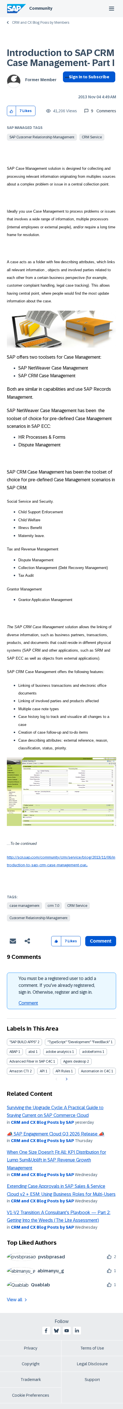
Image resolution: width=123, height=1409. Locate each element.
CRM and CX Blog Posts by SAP (42, 1122)
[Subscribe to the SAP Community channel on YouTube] (66, 1330)
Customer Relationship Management (38, 918)
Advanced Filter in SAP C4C (30, 1061)
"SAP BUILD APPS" (23, 1042)
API (42, 1071)
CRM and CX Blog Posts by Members (40, 23)
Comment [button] (101, 941)
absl (31, 1052)
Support (92, 1379)
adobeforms (92, 1052)
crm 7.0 (53, 906)
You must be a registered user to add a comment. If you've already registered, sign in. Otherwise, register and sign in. (57, 985)
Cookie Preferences (30, 1395)
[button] (11, 111)
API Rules (62, 1071)
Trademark (31, 1379)
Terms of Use (92, 1348)
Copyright (31, 1364)
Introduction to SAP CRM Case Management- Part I (61, 58)
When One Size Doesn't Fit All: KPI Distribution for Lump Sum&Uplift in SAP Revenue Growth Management (56, 1160)
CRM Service (92, 137)
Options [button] (66, 87)
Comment (28, 1003)
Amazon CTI (19, 1071)
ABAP (13, 1052)
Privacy (30, 1348)
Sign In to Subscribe (89, 77)
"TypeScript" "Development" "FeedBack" (78, 1042)
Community (40, 8)
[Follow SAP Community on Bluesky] (56, 1330)
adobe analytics (58, 1052)
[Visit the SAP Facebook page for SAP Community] (46, 1330)
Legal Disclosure (92, 1364)
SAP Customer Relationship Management (41, 137)
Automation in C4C (95, 1071)
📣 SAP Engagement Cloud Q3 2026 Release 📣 (55, 1133)
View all (14, 1299)
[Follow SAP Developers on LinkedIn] (77, 1330)
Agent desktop (74, 1061)
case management (24, 906)
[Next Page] (66, 1079)
